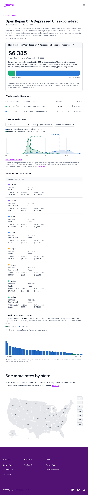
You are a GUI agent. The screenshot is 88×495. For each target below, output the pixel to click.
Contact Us (28, 465)
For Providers (8, 470)
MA (80, 398)
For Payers (7, 474)
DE (80, 415)
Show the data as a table (14, 160)
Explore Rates (8, 465)
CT (80, 402)
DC (80, 424)
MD (80, 420)
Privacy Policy (51, 465)
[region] (44, 107)
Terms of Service (52, 470)
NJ (80, 411)
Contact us (41, 166)
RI (79, 407)
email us (55, 386)
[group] (44, 348)
